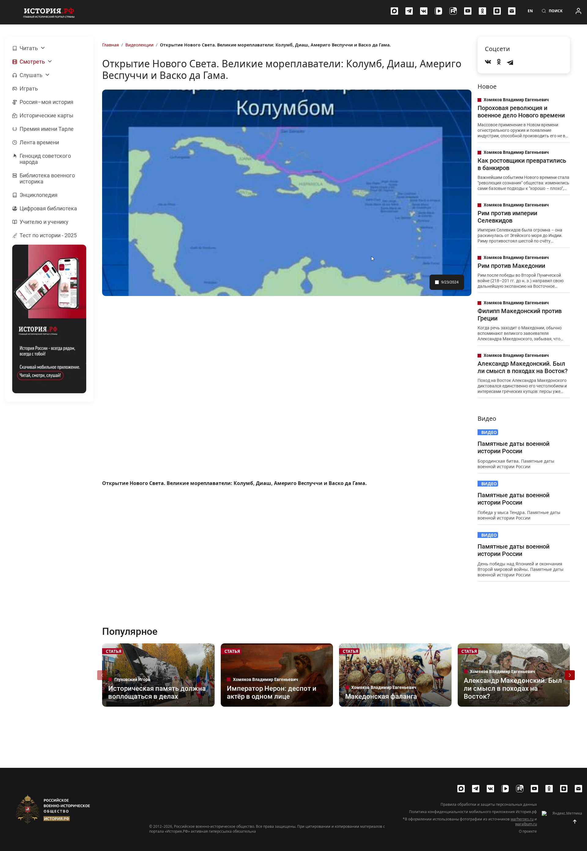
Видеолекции (139, 45)
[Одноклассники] (482, 11)
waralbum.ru (526, 824)
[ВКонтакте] (423, 11)
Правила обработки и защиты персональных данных (489, 804)
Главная (110, 45)
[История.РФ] (49, 12)
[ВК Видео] (438, 11)
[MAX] (394, 11)
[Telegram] (409, 11)
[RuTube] (453, 11)
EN (530, 11)
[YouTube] (467, 11)
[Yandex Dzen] (497, 11)
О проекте (528, 831)
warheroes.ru (522, 819)
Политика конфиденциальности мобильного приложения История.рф (473, 811)
